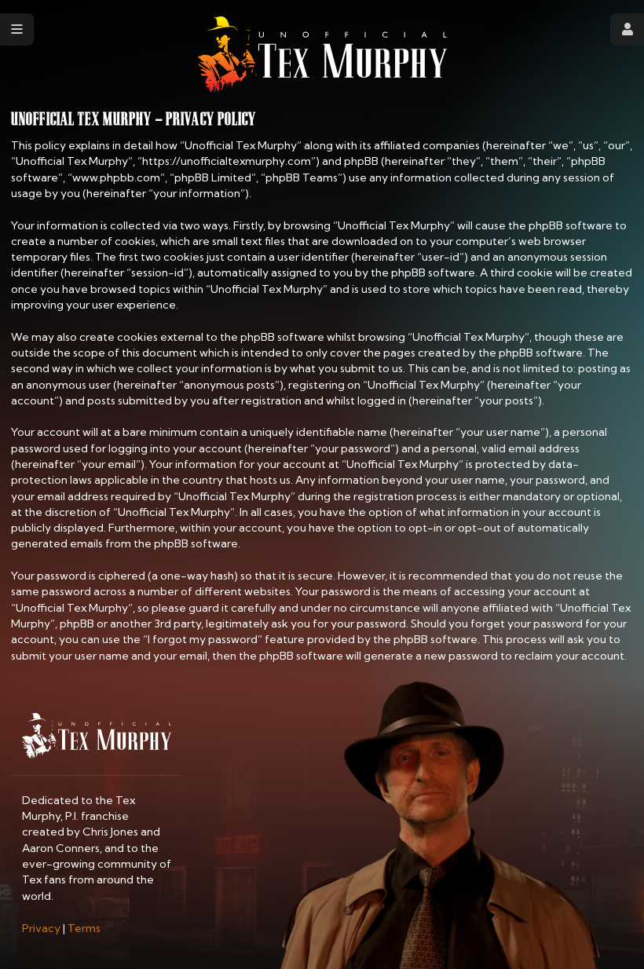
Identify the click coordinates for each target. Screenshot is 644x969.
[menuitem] (41, 928)
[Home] (322, 54)
